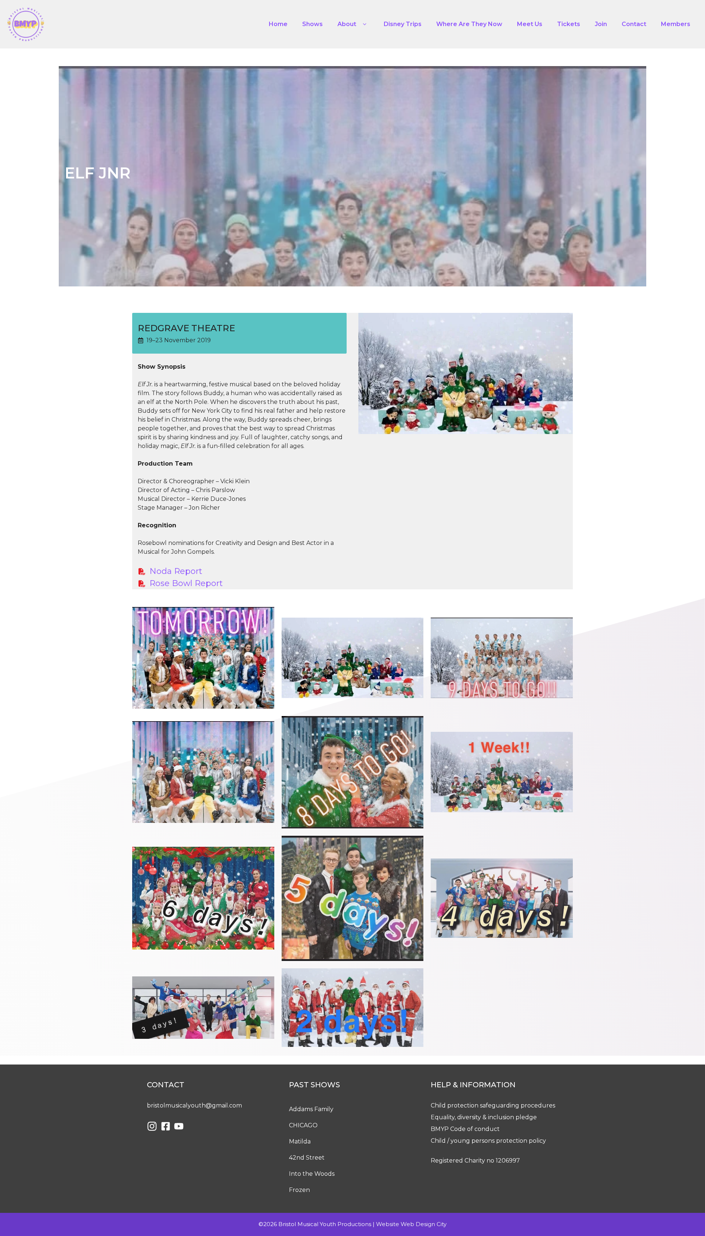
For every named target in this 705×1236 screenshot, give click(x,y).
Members (675, 24)
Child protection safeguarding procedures (493, 1105)
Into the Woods (312, 1173)
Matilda (300, 1141)
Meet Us (529, 24)
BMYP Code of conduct (465, 1128)
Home (278, 24)
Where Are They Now (469, 24)
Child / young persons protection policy (488, 1140)
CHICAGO (303, 1125)
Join (601, 24)
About (346, 24)
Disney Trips (403, 24)
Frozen (299, 1189)
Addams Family (311, 1109)
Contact (634, 24)
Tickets (568, 24)
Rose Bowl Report (186, 583)
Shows (312, 24)
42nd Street (307, 1157)
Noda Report (175, 571)
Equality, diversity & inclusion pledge (484, 1117)
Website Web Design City (411, 1224)
